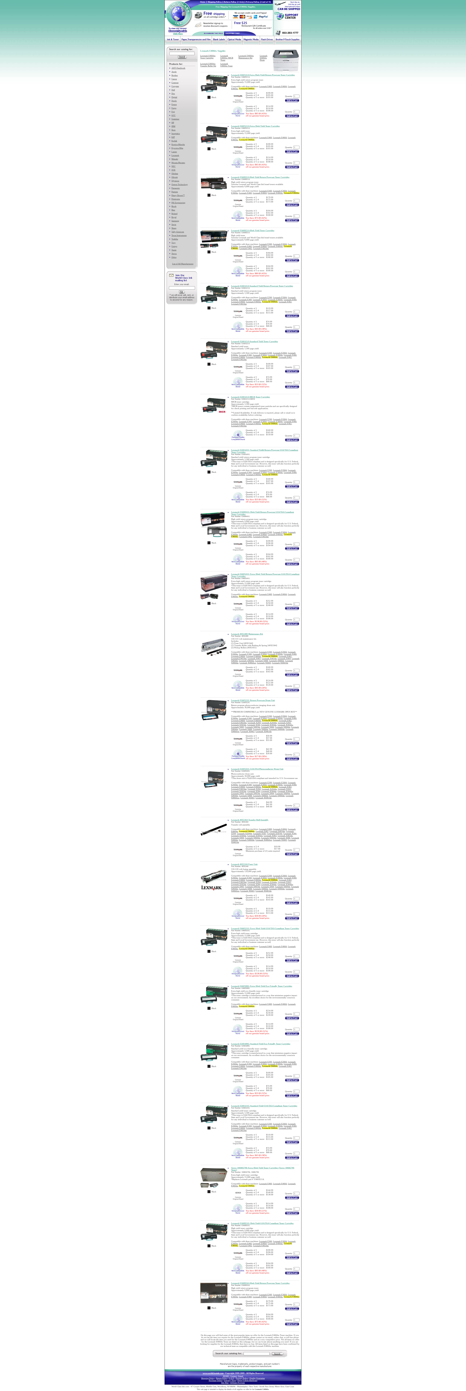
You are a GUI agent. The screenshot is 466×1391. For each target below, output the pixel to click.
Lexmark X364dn (269, 725)
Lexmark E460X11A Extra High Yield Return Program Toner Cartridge (263, 75)
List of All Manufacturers (182, 264)
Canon (174, 79)
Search (277, 1354)
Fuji (173, 112)
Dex (173, 93)
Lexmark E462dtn (261, 248)
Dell (173, 90)
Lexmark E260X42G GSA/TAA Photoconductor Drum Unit (257, 769)
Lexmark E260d (280, 297)
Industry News (230, 1380)
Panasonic (175, 188)
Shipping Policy (208, 1378)
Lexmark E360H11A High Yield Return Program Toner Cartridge (260, 177)
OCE (173, 170)
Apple (174, 72)
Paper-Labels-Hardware (247, 1380)
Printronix (175, 199)
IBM (173, 126)
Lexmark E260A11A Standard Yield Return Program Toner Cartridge (262, 286)
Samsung (175, 221)
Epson (174, 104)
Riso (173, 210)
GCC (173, 115)
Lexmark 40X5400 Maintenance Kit (247, 634)
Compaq (175, 82)
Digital (174, 97)
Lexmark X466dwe (248, 663)
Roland (174, 213)
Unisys (174, 246)
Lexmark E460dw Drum (263, 58)
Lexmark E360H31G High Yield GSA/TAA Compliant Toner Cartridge (262, 1223)
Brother (174, 75)
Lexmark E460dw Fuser (226, 65)
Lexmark (175, 155)
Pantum (174, 192)
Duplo (174, 101)
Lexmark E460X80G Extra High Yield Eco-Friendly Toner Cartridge (261, 986)
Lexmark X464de (282, 727)
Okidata (174, 173)
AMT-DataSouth (178, 68)
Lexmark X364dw (285, 725)
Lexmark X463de (269, 658)
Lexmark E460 (265, 86)
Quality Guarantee (257, 1378)
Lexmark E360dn (275, 300)
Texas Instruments (179, 235)
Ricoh (173, 206)
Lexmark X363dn (238, 725)
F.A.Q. (231, 1378)
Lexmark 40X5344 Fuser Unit (244, 864)
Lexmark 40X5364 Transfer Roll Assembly (249, 820)
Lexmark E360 (265, 191)
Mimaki (174, 159)
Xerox (174, 253)
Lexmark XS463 (264, 663)
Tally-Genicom (177, 232)
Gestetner (175, 119)
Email (240, 1376)
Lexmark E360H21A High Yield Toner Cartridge (252, 230)
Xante (173, 250)
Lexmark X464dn (246, 661)
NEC (173, 166)
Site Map (225, 1383)
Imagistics (175, 133)
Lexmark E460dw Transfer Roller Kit (208, 65)
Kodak (174, 141)
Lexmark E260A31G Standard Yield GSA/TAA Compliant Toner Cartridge (264, 1106)
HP (172, 123)
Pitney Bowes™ (178, 195)
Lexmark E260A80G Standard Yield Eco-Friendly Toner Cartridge (260, 1044)
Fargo (173, 108)
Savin (173, 224)
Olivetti (174, 177)
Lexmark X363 (284, 723)
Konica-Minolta (178, 144)
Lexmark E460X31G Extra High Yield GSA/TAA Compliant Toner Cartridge (265, 928)
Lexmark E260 (265, 297)
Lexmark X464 (284, 658)
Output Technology (179, 184)
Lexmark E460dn (275, 193)
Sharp (173, 228)
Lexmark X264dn (269, 723)
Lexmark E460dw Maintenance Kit (246, 57)
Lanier (174, 152)
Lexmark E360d (280, 191)
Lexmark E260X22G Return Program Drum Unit (253, 700)
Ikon (173, 130)
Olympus (175, 181)
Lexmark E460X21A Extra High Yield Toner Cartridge (255, 126)
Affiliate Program (237, 1383)
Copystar (175, 86)
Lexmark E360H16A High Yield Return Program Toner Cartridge (260, 1283)
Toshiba (174, 239)
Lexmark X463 (254, 658)
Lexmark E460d (280, 86)
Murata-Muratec (178, 163)
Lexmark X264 (254, 723)
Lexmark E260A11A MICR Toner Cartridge (250, 397)
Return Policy (222, 1378)
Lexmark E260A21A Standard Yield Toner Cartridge (254, 341)
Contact (233, 1376)
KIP (173, 137)
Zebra (173, 257)
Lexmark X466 (261, 661)
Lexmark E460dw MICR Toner (226, 58)
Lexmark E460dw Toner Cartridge (208, 57)
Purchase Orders (215, 1380)
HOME (226, 1376)
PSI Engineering (178, 203)
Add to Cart (292, 100)
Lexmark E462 (245, 248)
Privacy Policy (242, 1378)
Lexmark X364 (253, 725)
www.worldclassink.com (213, 1373)
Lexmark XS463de (280, 663)
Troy (173, 243)
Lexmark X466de (276, 661)
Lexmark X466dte (277, 729)
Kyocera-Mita (177, 148)
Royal (173, 217)
